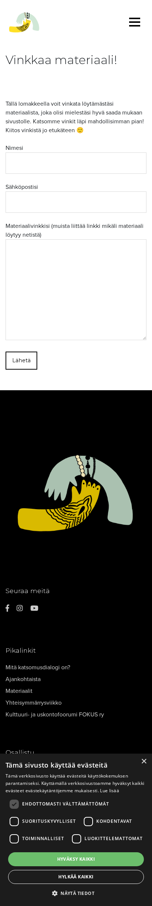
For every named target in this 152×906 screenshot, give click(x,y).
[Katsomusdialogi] (55, 23)
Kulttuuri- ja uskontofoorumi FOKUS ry (55, 714)
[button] (76, 893)
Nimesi (14, 148)
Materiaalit (19, 691)
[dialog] (76, 830)
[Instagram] (20, 608)
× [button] (143, 761)
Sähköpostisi (22, 187)
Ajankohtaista (23, 679)
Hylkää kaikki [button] (75, 877)
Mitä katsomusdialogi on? (38, 667)
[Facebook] (7, 608)
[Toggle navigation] (134, 23)
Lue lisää (109, 790)
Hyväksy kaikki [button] (76, 859)
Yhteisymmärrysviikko (34, 702)
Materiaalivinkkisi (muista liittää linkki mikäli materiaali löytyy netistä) (75, 230)
